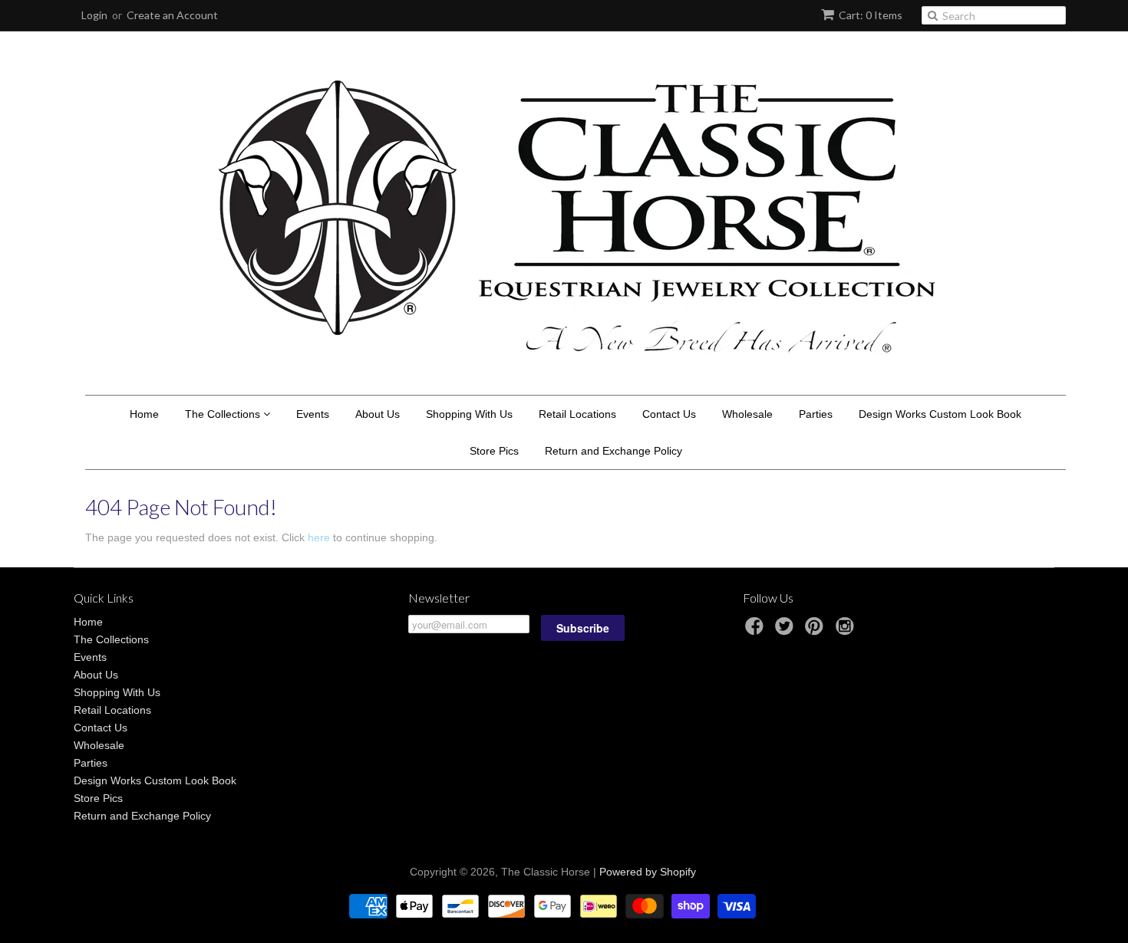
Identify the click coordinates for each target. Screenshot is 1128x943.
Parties (816, 414)
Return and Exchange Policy (613, 451)
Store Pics (494, 451)
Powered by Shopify (647, 872)
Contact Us (669, 414)
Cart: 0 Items (870, 14)
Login (94, 14)
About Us (377, 414)
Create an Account (172, 14)
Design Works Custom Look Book (940, 414)
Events (312, 414)
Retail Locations (577, 414)
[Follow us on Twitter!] (786, 630)
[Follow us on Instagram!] (847, 630)
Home (144, 414)
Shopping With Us (469, 414)
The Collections (224, 414)
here (319, 537)
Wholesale (747, 414)
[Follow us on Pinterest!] (816, 630)
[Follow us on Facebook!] (756, 630)
